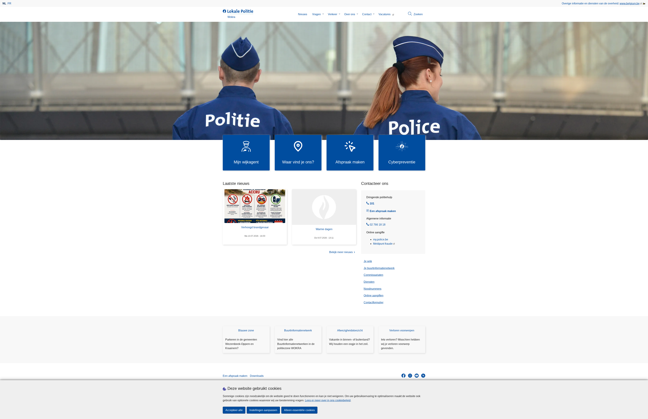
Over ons (349, 14)
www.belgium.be (630, 3)
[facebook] (403, 376)
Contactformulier (373, 302)
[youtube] (417, 376)
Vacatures (384, 14)
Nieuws (302, 14)
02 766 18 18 (377, 225)
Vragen (316, 14)
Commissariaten (373, 274)
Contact (366, 14)
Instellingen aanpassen (263, 410)
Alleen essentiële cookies (299, 410)
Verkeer (332, 14)
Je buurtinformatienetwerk (379, 268)
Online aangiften (373, 295)
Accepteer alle (234, 410)
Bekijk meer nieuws (341, 252)
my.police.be (380, 239)
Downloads (257, 375)
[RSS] (423, 376)
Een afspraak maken (383, 211)
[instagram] (410, 376)
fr (9, 3)
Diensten (369, 281)
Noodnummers (372, 288)
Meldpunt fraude (383, 243)
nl (4, 3)
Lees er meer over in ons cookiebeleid (327, 400)
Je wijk (368, 261)
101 (372, 204)
